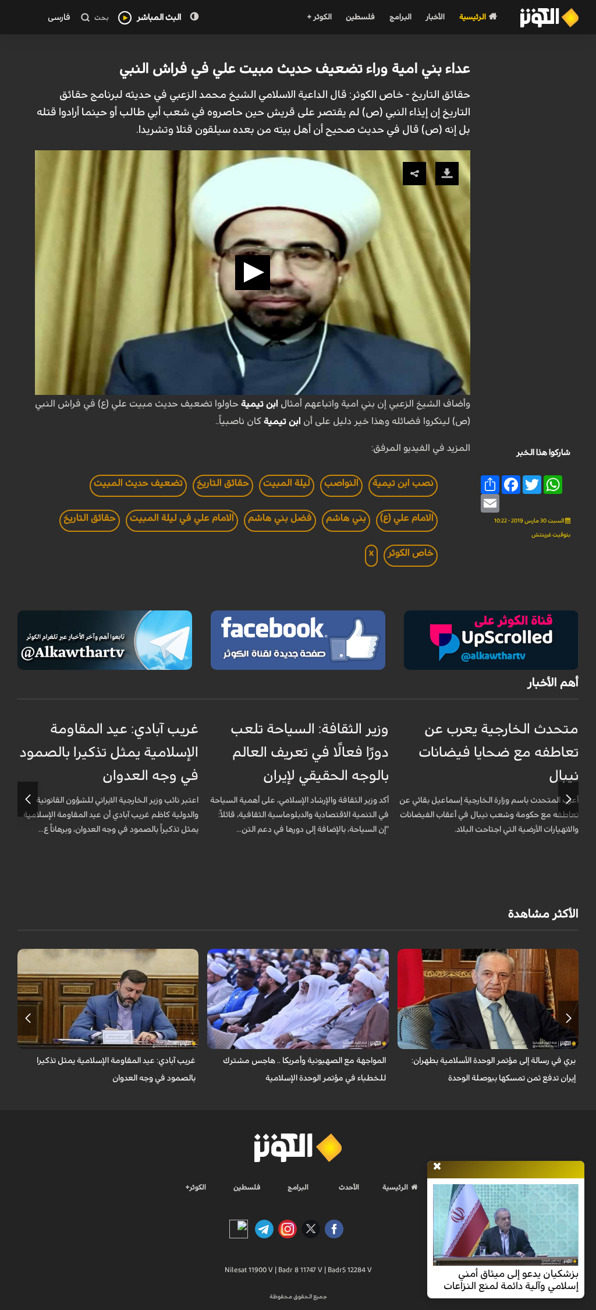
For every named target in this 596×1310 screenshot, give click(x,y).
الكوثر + (319, 17)
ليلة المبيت (286, 483)
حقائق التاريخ (223, 483)
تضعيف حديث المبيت (138, 483)
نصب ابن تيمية (403, 483)
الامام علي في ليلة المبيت (182, 517)
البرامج (400, 17)
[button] (252, 272)
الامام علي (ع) (407, 517)
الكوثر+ (196, 1187)
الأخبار (435, 17)
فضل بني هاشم (280, 517)
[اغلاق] (437, 1166)
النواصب (341, 483)
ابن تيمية (259, 403)
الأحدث (349, 1187)
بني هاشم (346, 517)
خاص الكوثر (411, 552)
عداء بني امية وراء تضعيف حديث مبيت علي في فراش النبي (294, 69)
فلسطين (360, 17)
